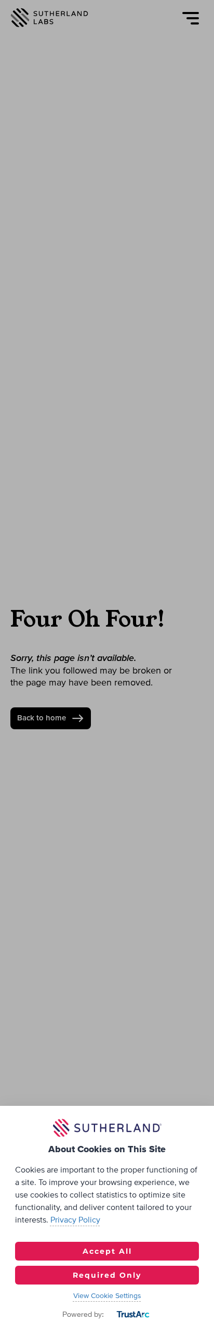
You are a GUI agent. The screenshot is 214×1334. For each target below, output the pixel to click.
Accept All (107, 1251)
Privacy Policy (75, 1220)
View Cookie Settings (107, 1296)
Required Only (107, 1275)
